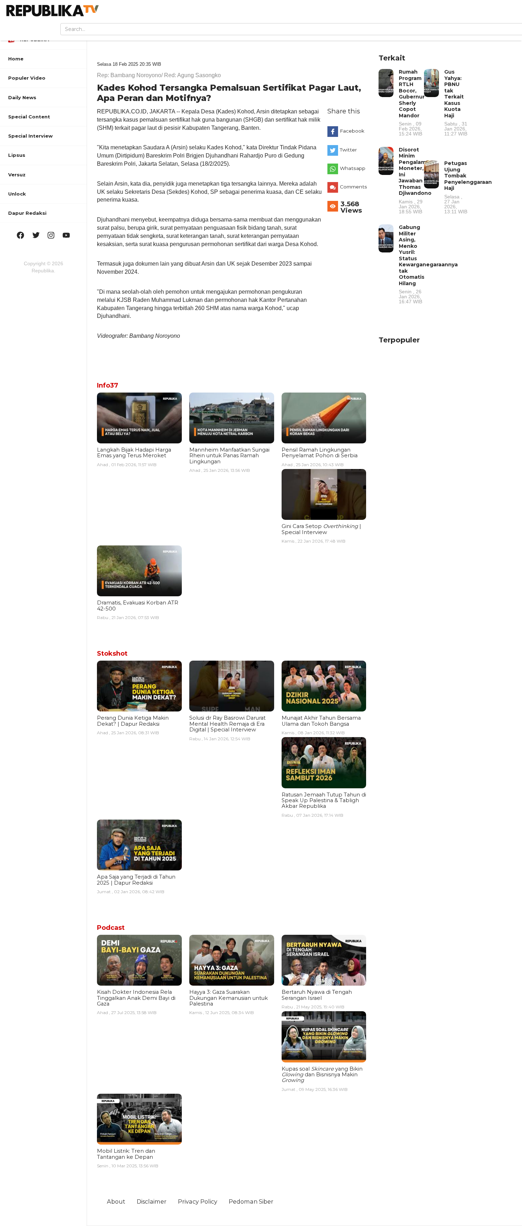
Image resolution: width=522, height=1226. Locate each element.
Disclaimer (152, 1201)
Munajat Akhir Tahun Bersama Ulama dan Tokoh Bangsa (321, 721)
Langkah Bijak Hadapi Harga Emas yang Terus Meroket (134, 453)
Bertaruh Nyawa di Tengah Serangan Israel (317, 995)
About (116, 1201)
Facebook (352, 131)
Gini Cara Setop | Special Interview (321, 529)
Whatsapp (352, 168)
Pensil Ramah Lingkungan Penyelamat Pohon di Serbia (320, 453)
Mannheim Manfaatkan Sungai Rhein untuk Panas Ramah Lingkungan (229, 456)
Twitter (348, 150)
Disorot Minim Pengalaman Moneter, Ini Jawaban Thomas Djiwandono (416, 180)
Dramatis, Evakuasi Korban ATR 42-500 (137, 605)
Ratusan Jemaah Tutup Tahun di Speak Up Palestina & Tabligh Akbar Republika (324, 800)
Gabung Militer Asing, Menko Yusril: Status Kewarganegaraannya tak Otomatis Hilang (428, 264)
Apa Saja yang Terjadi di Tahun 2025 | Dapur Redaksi (136, 880)
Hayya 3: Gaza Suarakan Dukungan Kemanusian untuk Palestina (228, 998)
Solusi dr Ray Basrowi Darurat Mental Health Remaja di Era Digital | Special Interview (227, 724)
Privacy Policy (197, 1201)
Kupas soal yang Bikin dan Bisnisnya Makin (322, 1075)
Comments (353, 187)
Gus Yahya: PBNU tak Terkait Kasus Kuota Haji (455, 102)
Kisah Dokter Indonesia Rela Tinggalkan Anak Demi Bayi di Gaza (136, 998)
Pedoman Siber (251, 1201)
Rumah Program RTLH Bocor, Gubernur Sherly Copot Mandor (412, 102)
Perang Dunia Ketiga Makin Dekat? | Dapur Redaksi (133, 721)
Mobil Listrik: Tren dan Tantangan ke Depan (126, 1154)
